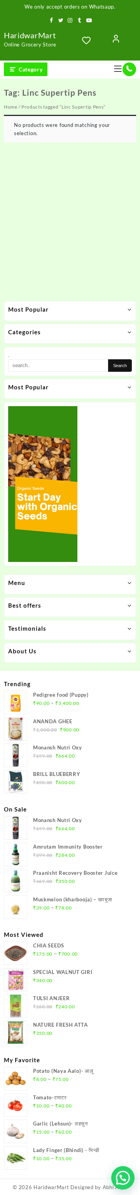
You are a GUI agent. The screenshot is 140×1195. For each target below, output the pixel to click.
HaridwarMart (30, 35)
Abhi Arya (115, 1187)
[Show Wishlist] (89, 40)
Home (11, 107)
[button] (123, 1178)
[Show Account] (115, 40)
